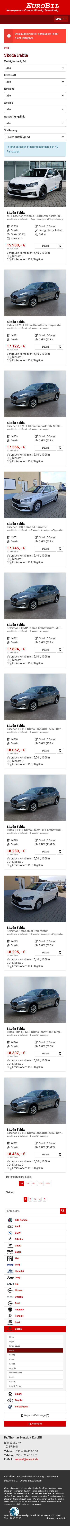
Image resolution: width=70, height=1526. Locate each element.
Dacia (17, 1252)
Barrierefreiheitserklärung (30, 1476)
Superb (12, 1382)
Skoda (18, 1328)
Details (45, 245)
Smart (18, 1393)
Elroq (11, 1337)
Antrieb (8, 102)
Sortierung (10, 130)
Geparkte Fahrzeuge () (36, 1415)
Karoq (11, 1359)
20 (27, 1183)
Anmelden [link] (36, 1423)
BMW (17, 1232)
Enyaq (11, 1341)
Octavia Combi (15, 1373)
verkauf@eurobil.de (26, 1459)
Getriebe (9, 89)
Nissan (18, 1290)
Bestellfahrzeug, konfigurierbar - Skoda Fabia (35, 317)
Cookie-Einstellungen (31, 1480)
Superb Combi (15, 1386)
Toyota (18, 1400)
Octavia (12, 1368)
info (6, 47)
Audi (17, 1226)
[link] (60, 246)
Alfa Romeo (21, 1220)
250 (48, 1183)
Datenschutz (11, 1480)
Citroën (18, 1239)
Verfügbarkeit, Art (15, 61)
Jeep (17, 1277)
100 (40, 1183)
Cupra (17, 1245)
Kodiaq (12, 1364)
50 (33, 1183)
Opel (17, 1303)
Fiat (16, 1258)
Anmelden (9, 1476)
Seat (17, 1322)
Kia (16, 1284)
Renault (18, 1316)
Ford (17, 1264)
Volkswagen (21, 1406)
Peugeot (19, 1309)
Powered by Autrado (56, 1518)
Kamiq (12, 1355)
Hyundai (19, 1271)
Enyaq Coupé (14, 1346)
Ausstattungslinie (14, 116)
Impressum (52, 1476)
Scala (11, 1377)
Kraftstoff (10, 75)
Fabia (11, 1350)
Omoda (18, 1296)
